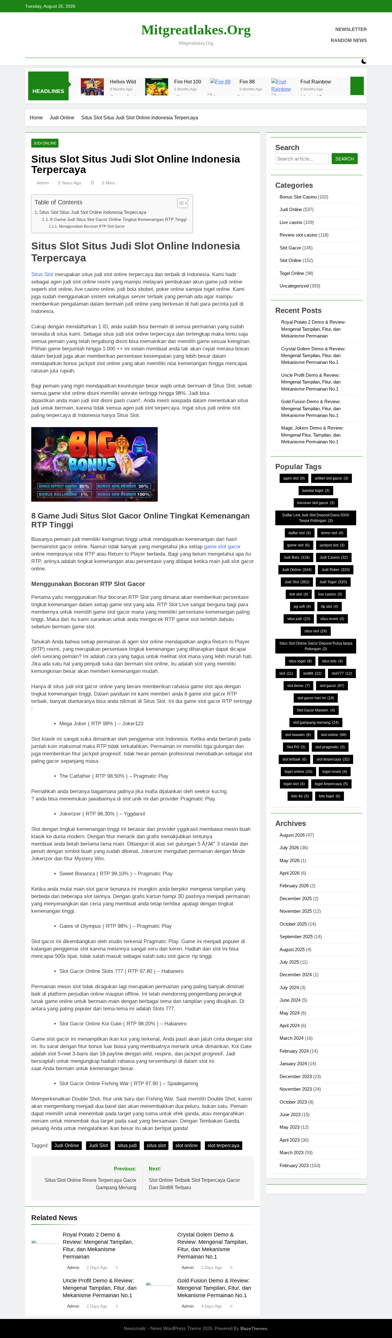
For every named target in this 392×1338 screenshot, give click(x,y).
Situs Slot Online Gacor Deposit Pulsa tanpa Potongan (315, 646)
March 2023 (291, 1152)
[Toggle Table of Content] (180, 203)
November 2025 (296, 911)
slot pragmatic (330, 747)
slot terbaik (294, 759)
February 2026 (294, 885)
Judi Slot (98, 1145)
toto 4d (300, 796)
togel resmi (334, 771)
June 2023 (290, 1114)
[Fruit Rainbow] (282, 89)
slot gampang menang (316, 722)
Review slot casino (298, 234)
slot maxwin (298, 735)
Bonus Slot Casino (298, 196)
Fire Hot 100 (187, 81)
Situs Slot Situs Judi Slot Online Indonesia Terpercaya (92, 212)
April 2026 (290, 873)
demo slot (332, 533)
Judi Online (44, 143)
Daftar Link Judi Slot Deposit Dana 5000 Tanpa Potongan (315, 518)
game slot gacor (222, 546)
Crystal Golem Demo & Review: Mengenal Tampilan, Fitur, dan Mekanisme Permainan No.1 (313, 355)
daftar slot (299, 533)
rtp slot (329, 606)
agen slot (294, 478)
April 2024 (290, 1025)
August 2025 (292, 949)
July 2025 (289, 962)
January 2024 (293, 1063)
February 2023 (294, 1165)
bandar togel (316, 490)
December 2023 (296, 1076)
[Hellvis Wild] (92, 89)
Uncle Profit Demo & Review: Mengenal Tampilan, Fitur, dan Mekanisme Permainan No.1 (100, 1288)
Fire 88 (247, 81)
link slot (298, 594)
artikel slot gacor (331, 478)
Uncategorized (294, 285)
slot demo (298, 686)
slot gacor (332, 686)
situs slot (156, 1145)
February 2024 (294, 1051)
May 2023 (290, 1127)
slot (286, 673)
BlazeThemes (253, 1328)
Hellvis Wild (123, 81)
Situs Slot (42, 274)
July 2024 (289, 987)
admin (43, 182)
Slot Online (290, 260)
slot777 (342, 673)
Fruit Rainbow (315, 81)
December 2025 (296, 898)
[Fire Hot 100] (156, 89)
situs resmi (332, 619)
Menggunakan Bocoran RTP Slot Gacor (91, 226)
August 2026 (292, 835)
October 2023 (293, 1102)
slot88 (312, 673)
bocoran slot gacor (315, 503)
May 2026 (290, 860)
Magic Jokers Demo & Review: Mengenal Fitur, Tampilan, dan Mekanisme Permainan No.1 (312, 434)
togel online (298, 771)
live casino (330, 594)
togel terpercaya (331, 784)
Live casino (291, 222)
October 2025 (293, 924)
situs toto (332, 661)
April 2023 (290, 1140)
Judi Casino (334, 557)
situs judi (127, 1145)
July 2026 (289, 847)
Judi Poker (336, 570)
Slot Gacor (290, 247)
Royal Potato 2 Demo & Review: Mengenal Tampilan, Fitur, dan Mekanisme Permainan (313, 328)
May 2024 (290, 1013)
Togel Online (292, 273)
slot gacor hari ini (315, 698)
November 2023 (296, 1089)
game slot (298, 545)
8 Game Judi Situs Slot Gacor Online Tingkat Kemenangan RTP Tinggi (118, 219)
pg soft (302, 606)
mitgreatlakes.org (196, 29)
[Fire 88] (221, 89)
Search (344, 159)
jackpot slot (332, 545)
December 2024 (296, 974)
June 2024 (290, 1000)
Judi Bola (297, 557)
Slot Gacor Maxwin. (316, 710)
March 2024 (291, 1038)
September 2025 (296, 936)
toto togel (329, 796)
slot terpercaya (223, 1145)
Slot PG (296, 747)
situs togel (300, 661)
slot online (186, 1145)
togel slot (294, 784)
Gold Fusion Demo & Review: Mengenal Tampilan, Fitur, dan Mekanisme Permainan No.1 (214, 1288)
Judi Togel (333, 582)
